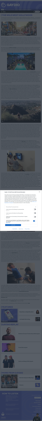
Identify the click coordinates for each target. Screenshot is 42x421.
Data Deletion (14, 228)
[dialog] (21, 210)
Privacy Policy (27, 228)
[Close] (40, 192)
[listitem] (21, 207)
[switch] (34, 209)
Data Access (21, 228)
